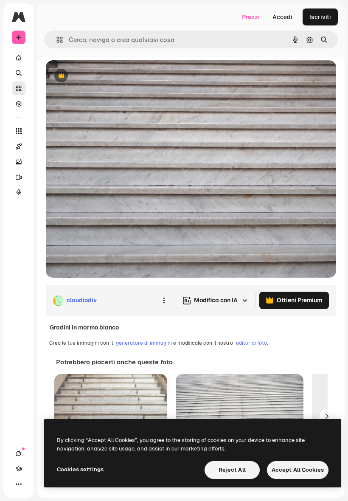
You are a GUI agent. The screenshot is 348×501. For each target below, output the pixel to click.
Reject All (232, 469)
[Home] (18, 58)
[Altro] (18, 484)
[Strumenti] (18, 131)
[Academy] (18, 469)
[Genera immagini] (18, 162)
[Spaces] (18, 146)
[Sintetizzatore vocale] (18, 192)
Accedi (282, 17)
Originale (101, 76)
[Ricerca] (18, 73)
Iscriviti (320, 17)
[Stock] (18, 88)
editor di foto (251, 343)
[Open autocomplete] (56, 40)
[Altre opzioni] (163, 300)
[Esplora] (18, 103)
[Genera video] (18, 177)
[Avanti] (326, 416)
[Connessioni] (18, 453)
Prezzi (251, 17)
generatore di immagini (144, 343)
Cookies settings (80, 469)
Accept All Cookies (298, 469)
